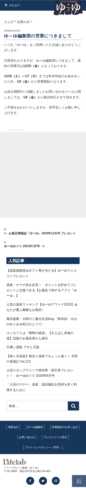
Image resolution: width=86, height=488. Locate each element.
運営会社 (13, 427)
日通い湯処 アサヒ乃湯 (22, 347)
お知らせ (23, 21)
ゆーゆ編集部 (35, 427)
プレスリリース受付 (55, 437)
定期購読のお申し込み (65, 427)
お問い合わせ (27, 437)
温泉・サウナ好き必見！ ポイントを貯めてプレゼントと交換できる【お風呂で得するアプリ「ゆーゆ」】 (41, 290)
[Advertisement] (43, 175)
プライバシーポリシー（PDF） (43, 447)
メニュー (14, 5)
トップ (9, 21)
